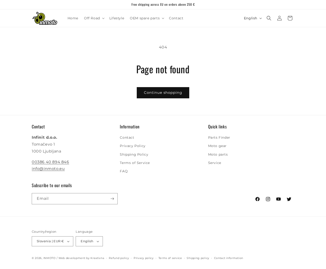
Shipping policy (198, 258)
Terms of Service (135, 163)
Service (214, 163)
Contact (127, 137)
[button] (93, 18)
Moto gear (217, 146)
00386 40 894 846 (50, 162)
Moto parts (218, 154)
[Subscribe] (112, 198)
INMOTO (49, 258)
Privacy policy (144, 258)
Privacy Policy (132, 146)
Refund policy (119, 258)
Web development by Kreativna (81, 258)
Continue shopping (163, 92)
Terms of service (170, 258)
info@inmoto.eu (48, 168)
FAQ (124, 171)
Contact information (228, 258)
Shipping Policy (134, 154)
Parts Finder (219, 137)
